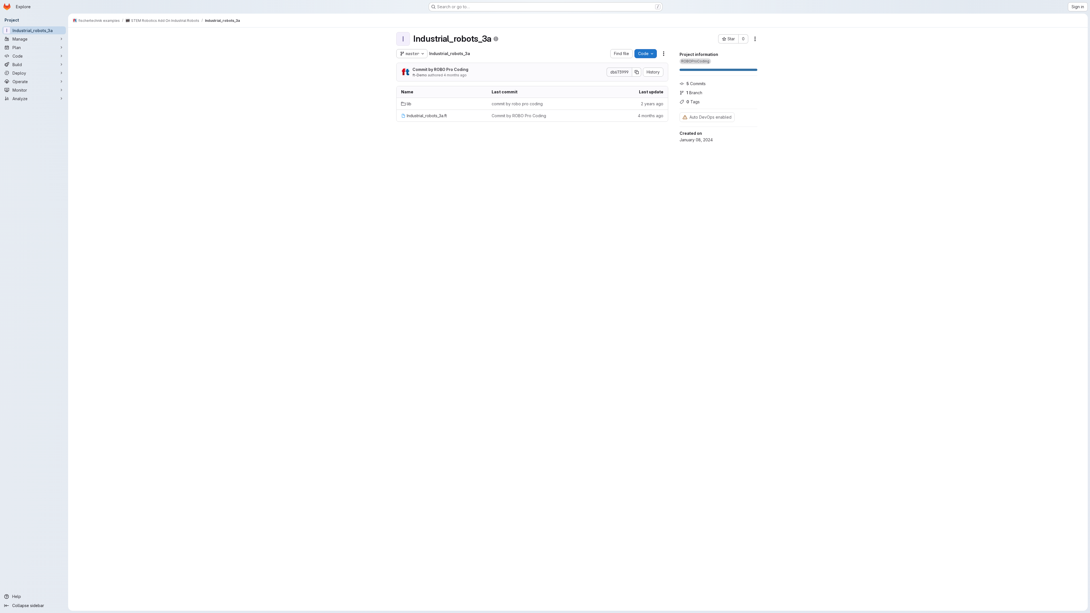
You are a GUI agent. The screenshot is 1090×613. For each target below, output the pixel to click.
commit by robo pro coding (517, 103)
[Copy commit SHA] (636, 72)
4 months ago (455, 75)
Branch (694, 92)
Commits (696, 83)
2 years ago (652, 103)
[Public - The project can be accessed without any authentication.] (496, 39)
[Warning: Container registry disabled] (685, 117)
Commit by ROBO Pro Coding (440, 69)
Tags (693, 101)
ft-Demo (419, 75)
